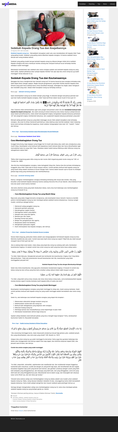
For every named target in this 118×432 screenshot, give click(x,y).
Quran (60, 98)
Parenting (91, 4)
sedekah (20, 397)
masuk (21, 410)
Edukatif (15, 395)
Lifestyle (112, 4)
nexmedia (15, 397)
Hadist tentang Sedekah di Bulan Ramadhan (24, 401)
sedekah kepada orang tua (31, 397)
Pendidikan (82, 4)
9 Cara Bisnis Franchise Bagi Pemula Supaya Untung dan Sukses (96, 45)
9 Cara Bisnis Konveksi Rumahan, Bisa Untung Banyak (94, 97)
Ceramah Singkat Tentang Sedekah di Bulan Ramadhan (27, 399)
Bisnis (105, 4)
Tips (99, 4)
